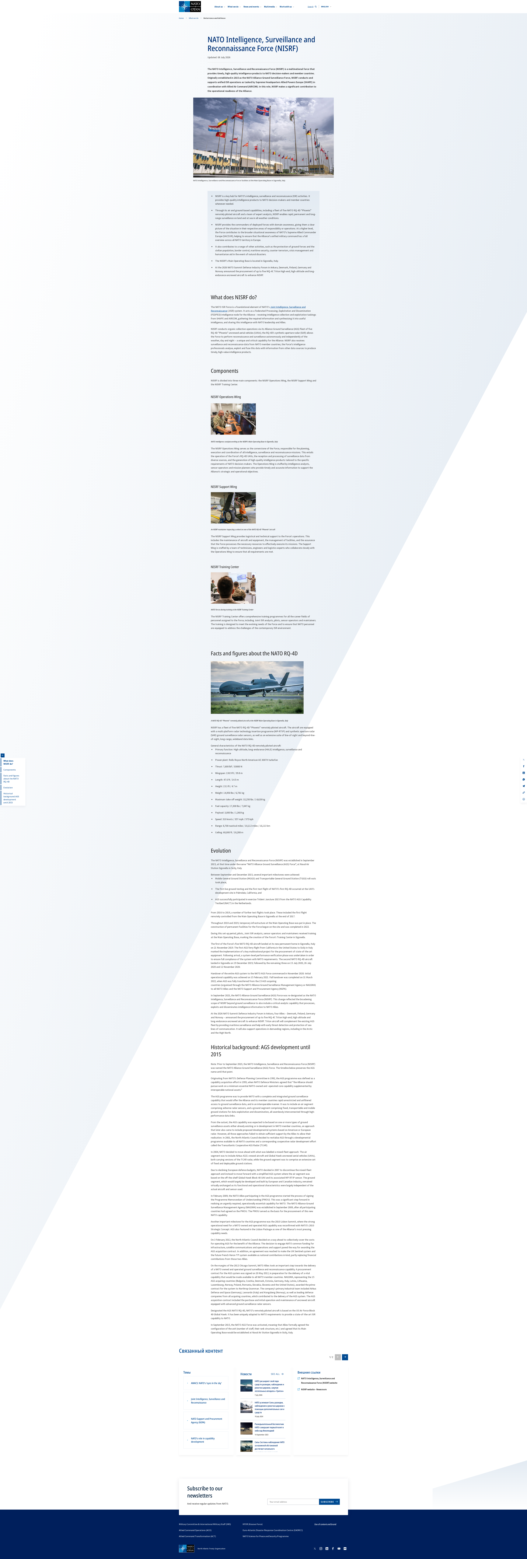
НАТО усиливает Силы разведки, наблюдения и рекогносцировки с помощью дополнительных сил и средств (270, 1407)
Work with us (286, 6)
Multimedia (269, 6)
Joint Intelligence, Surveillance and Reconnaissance (208, 1400)
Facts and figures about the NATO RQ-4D (11, 778)
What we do (233, 6)
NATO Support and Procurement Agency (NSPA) (206, 1420)
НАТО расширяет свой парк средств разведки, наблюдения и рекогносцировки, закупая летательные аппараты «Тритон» (269, 1386)
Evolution (8, 787)
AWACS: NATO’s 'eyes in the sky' (206, 1383)
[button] (326, 6)
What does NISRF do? (8, 762)
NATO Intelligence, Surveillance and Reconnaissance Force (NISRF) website (319, 1380)
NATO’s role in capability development (203, 1440)
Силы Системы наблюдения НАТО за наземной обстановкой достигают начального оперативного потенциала (269, 1447)
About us (219, 6)
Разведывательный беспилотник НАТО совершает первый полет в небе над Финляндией (269, 1427)
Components (9, 769)
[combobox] (326, 6)
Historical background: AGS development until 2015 (11, 798)
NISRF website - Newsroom (314, 1389)
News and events (251, 6)
